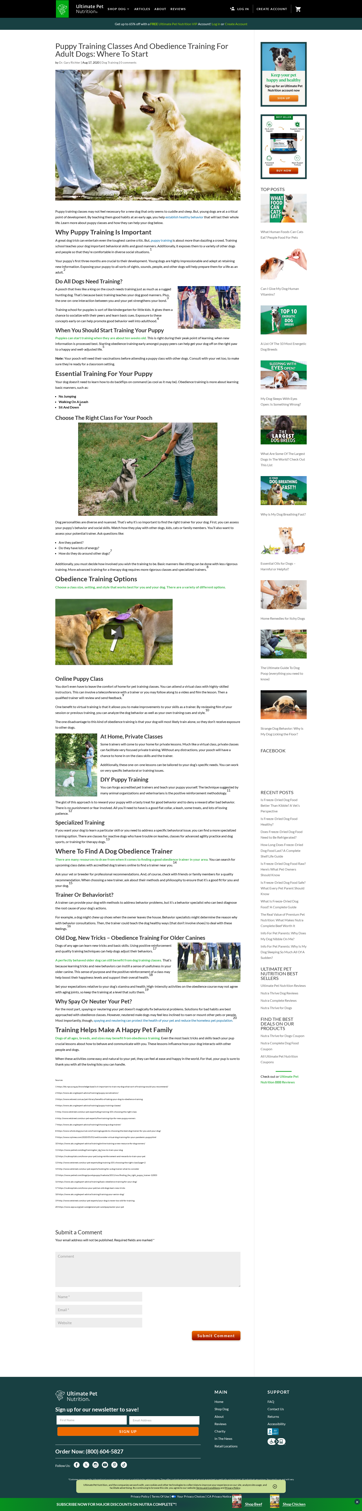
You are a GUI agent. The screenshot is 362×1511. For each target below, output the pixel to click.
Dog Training (110, 62)
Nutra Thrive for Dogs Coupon (282, 1036)
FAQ (271, 1402)
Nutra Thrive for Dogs (276, 1008)
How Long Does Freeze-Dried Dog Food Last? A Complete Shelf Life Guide (282, 850)
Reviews (220, 1424)
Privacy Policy (140, 1496)
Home (219, 1402)
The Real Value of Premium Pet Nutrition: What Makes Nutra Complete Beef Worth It (283, 920)
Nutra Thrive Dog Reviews (279, 993)
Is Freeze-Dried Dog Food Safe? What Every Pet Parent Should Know (283, 888)
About (219, 1416)
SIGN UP (128, 1431)
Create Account (236, 24)
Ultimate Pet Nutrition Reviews (283, 985)
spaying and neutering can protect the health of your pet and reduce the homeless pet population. (163, 1020)
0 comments (128, 62)
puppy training (161, 240)
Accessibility (277, 1424)
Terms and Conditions (208, 1487)
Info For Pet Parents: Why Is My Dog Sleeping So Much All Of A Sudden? (283, 952)
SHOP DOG (117, 9)
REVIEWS (178, 9)
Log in (216, 24)
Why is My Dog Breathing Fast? (283, 514)
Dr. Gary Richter (69, 62)
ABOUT (160, 9)
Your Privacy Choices (191, 1496)
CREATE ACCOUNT (272, 9)
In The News (223, 1438)
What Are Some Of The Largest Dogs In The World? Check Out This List (283, 459)
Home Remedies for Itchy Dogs (283, 618)
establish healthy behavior (184, 217)
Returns (273, 1416)
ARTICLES (142, 9)
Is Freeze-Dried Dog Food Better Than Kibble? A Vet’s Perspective (280, 805)
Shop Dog (222, 1409)
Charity (220, 1431)
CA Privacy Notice (219, 1496)
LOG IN (243, 9)
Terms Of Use (160, 1496)
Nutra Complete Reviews (279, 1000)
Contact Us (276, 1409)
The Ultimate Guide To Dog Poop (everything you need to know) (282, 673)
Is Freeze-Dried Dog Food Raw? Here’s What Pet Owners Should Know (283, 869)
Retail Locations (226, 1446)
